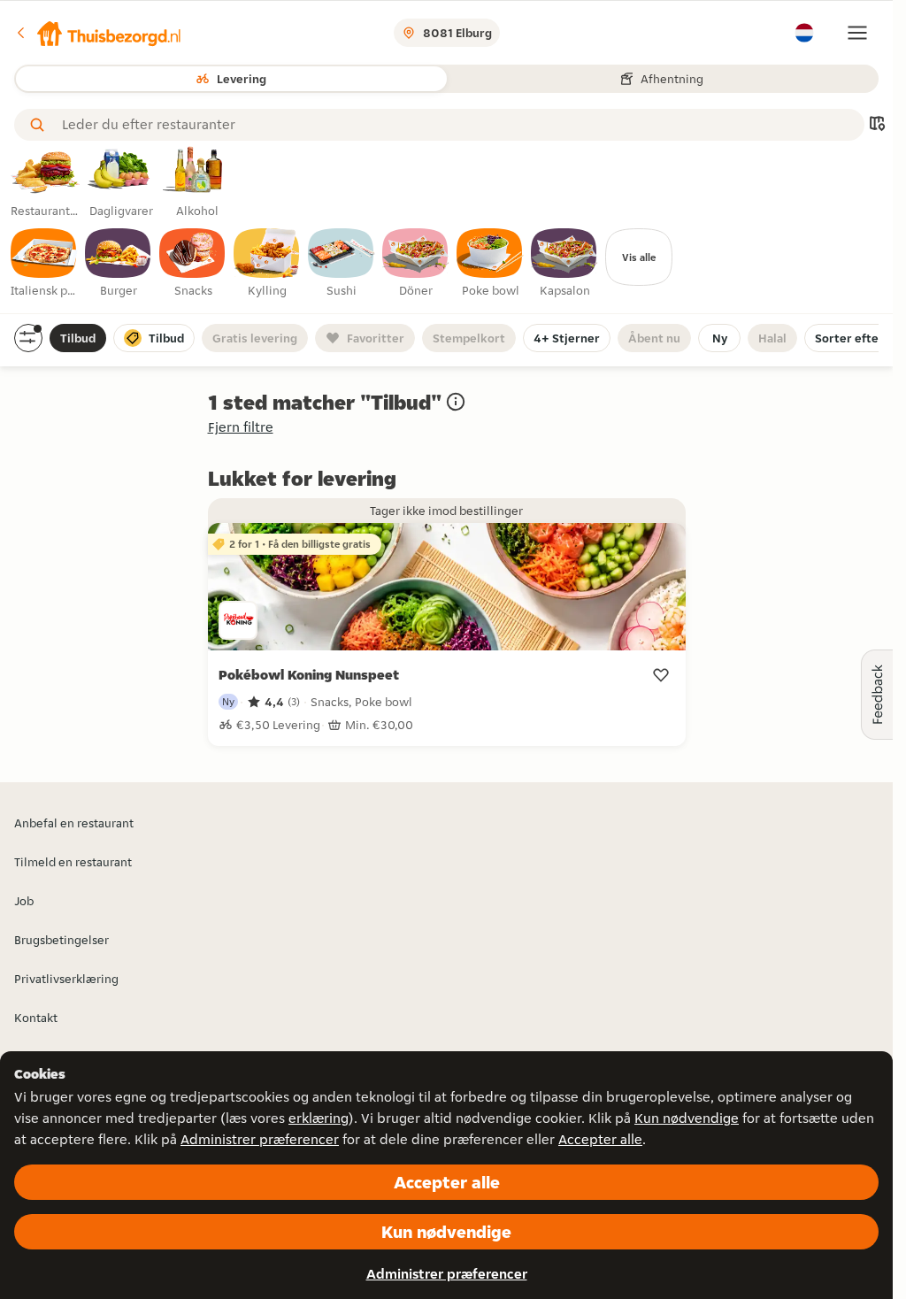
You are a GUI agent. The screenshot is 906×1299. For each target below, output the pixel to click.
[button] (98, 33)
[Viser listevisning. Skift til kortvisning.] (876, 125)
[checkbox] (44, 263)
